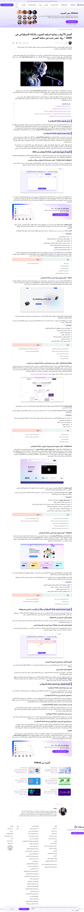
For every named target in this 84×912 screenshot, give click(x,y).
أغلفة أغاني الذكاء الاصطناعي (32, 886)
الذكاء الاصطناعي (62, 29)
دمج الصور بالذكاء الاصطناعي (32, 863)
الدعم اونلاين (10, 843)
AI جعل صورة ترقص (34, 846)
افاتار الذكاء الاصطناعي (52, 853)
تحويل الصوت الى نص (34, 838)
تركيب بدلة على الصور (33, 858)
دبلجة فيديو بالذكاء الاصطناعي (32, 848)
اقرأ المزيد (32, 908)
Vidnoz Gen (64, 5)
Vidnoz (55, 620)
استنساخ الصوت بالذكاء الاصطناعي (31, 876)
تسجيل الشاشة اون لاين (33, 853)
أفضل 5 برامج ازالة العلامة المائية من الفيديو (41, 374)
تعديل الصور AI (35, 861)
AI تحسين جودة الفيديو (33, 843)
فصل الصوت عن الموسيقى (32, 881)
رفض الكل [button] (12, 909)
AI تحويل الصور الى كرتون (33, 866)
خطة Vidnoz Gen (53, 848)
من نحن (11, 831)
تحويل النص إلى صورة (34, 899)
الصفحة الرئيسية (69, 29)
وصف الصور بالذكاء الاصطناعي (32, 894)
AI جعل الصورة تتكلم (34, 828)
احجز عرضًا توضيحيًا (9, 836)
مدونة (17, 828)
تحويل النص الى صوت (59, 231)
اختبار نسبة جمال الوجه (33, 836)
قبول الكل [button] (24, 909)
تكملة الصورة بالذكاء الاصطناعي (31, 901)
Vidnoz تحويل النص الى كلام (63, 163)
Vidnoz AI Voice (53, 836)
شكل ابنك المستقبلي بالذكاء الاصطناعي (30, 841)
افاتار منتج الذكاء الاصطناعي (51, 861)
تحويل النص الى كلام (34, 878)
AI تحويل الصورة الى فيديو (33, 833)
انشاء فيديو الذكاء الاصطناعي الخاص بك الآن (35, 1)
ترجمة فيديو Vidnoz (52, 838)
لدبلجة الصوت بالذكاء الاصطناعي (54, 281)
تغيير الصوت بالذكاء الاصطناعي (32, 873)
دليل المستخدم (10, 841)
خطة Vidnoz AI (53, 843)
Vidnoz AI (73, 5)
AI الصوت (55, 856)
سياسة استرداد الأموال (4, 909)
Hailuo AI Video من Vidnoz (32, 904)
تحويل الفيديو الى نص (34, 896)
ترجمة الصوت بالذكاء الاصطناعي (31, 888)
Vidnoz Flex (54, 833)
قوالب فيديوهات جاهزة (52, 858)
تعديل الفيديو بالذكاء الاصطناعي (50, 867)
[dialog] (42, 909)
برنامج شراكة (10, 828)
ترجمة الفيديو (34, 700)
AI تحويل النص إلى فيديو (33, 831)
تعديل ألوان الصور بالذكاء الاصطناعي (31, 871)
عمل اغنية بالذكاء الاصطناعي (32, 883)
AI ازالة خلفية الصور (34, 868)
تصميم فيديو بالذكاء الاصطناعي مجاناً (49, 864)
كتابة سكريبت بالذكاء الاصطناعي (31, 851)
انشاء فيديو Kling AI (34, 891)
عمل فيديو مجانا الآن (77, 833)
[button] (54, 910)
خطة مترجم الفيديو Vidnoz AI (50, 846)
